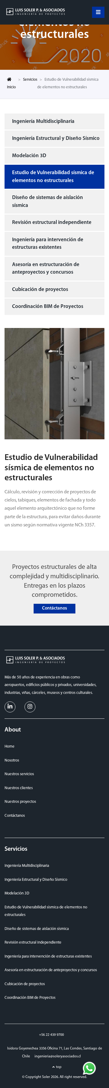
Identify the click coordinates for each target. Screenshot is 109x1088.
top (58, 1067)
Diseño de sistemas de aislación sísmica (47, 201)
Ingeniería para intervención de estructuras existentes (47, 243)
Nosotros (12, 760)
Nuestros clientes (19, 788)
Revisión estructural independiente (51, 222)
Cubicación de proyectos (40, 289)
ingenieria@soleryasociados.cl (58, 1056)
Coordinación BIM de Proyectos (47, 306)
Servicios (30, 80)
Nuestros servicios (19, 774)
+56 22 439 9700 (51, 1035)
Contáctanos (54, 608)
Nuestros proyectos (20, 802)
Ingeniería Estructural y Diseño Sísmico (56, 138)
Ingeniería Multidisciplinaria (43, 121)
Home (10, 746)
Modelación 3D (29, 155)
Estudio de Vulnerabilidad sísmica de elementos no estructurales (53, 176)
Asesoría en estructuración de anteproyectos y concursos (45, 268)
